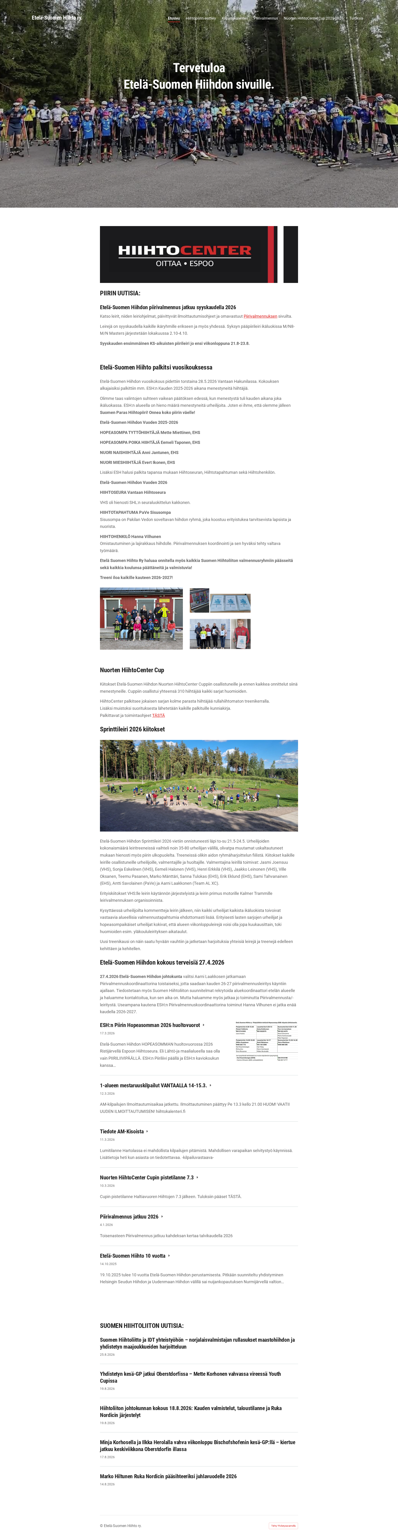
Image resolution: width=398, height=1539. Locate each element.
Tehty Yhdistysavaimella (283, 1525)
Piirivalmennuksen (260, 316)
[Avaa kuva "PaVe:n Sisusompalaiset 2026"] (141, 619)
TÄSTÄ (158, 715)
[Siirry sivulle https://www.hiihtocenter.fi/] (199, 254)
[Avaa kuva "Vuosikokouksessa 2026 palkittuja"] (220, 619)
